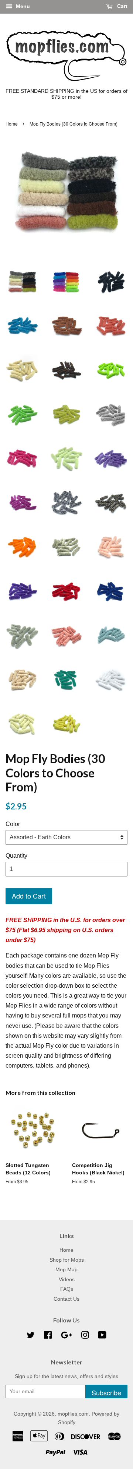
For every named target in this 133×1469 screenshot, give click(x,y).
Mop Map (66, 1269)
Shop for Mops (67, 1260)
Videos (67, 1279)
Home (12, 123)
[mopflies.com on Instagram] (85, 1336)
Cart (121, 6)
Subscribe (106, 1392)
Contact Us (66, 1299)
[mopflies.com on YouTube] (102, 1336)
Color (13, 824)
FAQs (66, 1289)
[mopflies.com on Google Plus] (66, 1336)
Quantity (16, 856)
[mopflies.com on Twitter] (31, 1336)
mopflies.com (73, 1414)
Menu (22, 6)
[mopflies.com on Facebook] (48, 1336)
